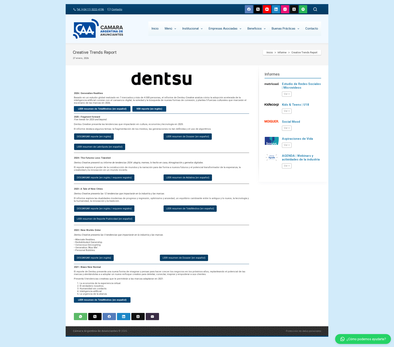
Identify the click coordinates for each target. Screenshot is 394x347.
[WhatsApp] (80, 316)
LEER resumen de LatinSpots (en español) (100, 146)
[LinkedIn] (276, 9)
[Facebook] (249, 9)
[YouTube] (267, 9)
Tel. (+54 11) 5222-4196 (90, 9)
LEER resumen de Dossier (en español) (187, 136)
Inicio (155, 28)
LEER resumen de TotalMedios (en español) (190, 208)
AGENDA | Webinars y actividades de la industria (301, 157)
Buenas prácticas (283, 28)
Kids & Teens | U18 (295, 105)
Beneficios (254, 28)
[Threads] (294, 9)
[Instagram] (285, 9)
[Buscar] (315, 9)
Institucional (190, 28)
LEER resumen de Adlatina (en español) (187, 177)
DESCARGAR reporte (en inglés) (94, 136)
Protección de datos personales (303, 331)
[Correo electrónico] (152, 316)
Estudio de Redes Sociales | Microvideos (301, 85)
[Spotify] (303, 9)
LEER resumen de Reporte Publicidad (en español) (104, 219)
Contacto (116, 9)
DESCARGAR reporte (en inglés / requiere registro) (104, 177)
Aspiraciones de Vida (297, 139)
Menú (168, 28)
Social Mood (291, 122)
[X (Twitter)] (258, 9)
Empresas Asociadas (223, 28)
